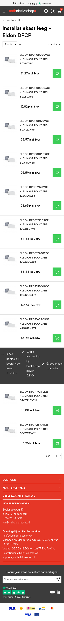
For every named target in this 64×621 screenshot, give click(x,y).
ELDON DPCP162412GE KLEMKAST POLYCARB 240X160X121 (34, 396)
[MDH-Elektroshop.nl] (22, 11)
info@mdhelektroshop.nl (16, 522)
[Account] (53, 11)
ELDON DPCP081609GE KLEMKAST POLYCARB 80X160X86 (35, 158)
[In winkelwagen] (57, 73)
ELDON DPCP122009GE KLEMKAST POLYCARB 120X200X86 (34, 257)
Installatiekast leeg (14, 20)
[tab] (32, 480)
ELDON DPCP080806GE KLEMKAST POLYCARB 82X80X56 (35, 92)
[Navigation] (5, 11)
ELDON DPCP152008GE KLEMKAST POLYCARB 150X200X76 (34, 291)
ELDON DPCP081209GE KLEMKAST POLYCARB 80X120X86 (34, 125)
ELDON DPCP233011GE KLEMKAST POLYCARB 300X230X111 (34, 429)
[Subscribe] (58, 579)
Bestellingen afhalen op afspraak (21, 553)
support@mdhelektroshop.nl (19, 557)
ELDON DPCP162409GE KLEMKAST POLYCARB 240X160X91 (34, 324)
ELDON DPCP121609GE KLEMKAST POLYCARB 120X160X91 (34, 224)
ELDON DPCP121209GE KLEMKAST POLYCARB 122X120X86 (34, 191)
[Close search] (46, 11)
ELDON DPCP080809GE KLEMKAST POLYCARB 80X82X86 (35, 59)
